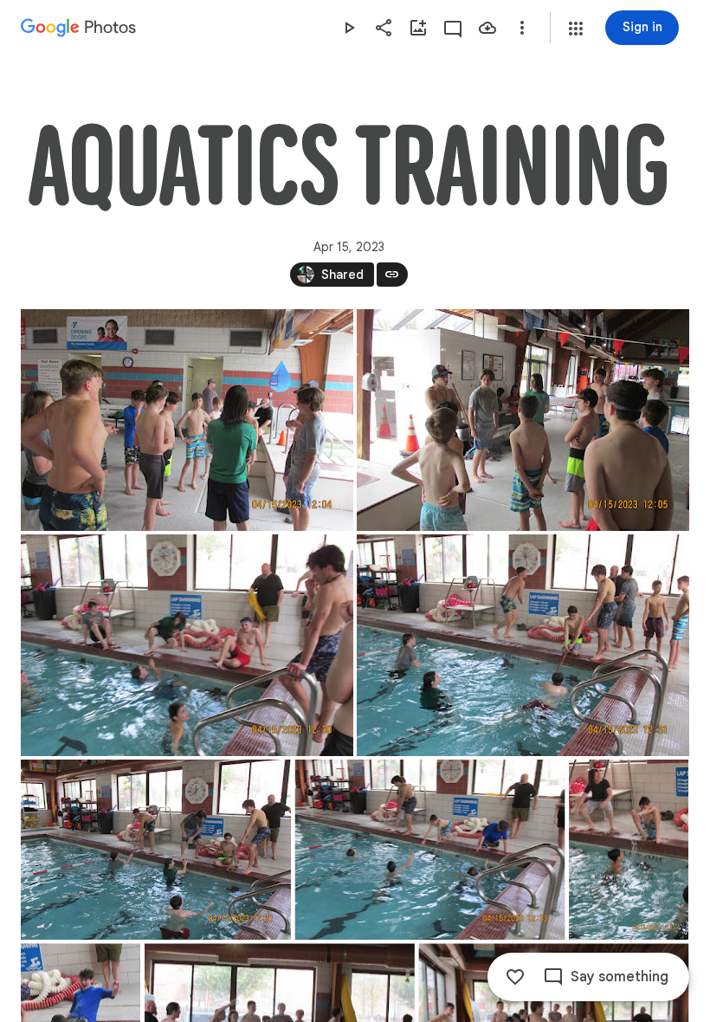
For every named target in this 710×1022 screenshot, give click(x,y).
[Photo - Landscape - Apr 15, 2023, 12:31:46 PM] (523, 645)
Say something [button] (619, 977)
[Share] (383, 27)
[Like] (515, 977)
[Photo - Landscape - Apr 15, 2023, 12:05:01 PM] (523, 420)
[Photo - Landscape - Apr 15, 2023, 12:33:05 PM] (430, 850)
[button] (575, 28)
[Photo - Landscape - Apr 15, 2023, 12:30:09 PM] (187, 645)
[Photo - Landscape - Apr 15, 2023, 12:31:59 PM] (156, 850)
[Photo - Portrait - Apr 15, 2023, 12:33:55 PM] (628, 850)
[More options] (522, 27)
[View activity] (453, 27)
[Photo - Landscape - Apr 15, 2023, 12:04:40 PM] (187, 420)
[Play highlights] (349, 28)
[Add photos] (418, 27)
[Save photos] (487, 27)
